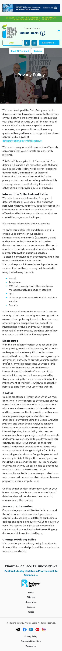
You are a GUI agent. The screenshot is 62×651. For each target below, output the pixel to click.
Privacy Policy (31, 636)
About (31, 592)
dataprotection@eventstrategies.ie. (22, 140)
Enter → (13, 42)
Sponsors (31, 607)
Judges (31, 612)
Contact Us (31, 646)
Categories (31, 602)
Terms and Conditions (31, 641)
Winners (31, 597)
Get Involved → (49, 42)
